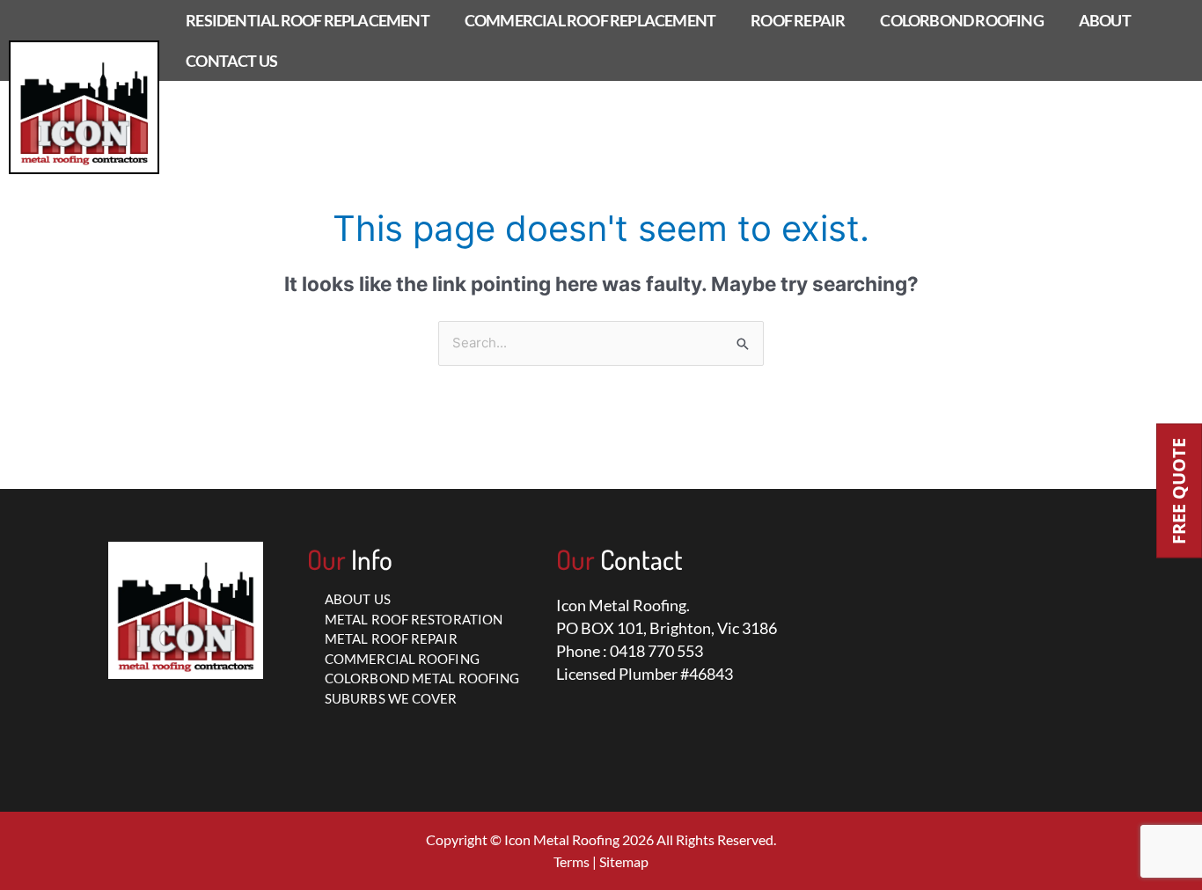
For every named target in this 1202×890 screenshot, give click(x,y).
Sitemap (624, 861)
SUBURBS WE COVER (391, 698)
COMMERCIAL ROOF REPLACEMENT (590, 20)
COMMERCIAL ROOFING (402, 659)
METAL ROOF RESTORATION (413, 619)
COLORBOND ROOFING (961, 20)
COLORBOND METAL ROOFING (422, 678)
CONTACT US (231, 60)
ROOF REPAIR (798, 20)
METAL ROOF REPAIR (391, 638)
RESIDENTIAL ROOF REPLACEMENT (307, 20)
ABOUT (1105, 20)
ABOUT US (358, 599)
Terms (571, 861)
